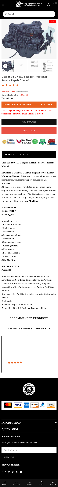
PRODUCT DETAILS (17, 154)
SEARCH (53, 484)
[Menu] (3, 4)
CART (41, 484)
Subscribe (9, 457)
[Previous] (5, 66)
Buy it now (29, 131)
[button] (54, 4)
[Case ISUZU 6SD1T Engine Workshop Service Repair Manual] (8, 66)
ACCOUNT (16, 484)
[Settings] (48, 4)
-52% (52, 21)
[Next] (53, 66)
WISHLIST (29, 484)
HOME (4, 484)
